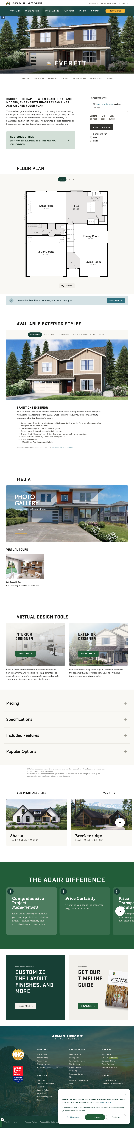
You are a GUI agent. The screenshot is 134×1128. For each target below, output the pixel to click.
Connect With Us (109, 1080)
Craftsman (49, 335)
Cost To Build (100, 127)
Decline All (116, 1117)
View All (107, 793)
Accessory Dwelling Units (47, 1067)
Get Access (24, 653)
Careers (105, 1058)
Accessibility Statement (49, 1122)
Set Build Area (110, 3)
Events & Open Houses (78, 1080)
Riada (101, 335)
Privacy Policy (31, 1122)
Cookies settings (73, 1117)
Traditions (35, 335)
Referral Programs (109, 1067)
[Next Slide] (128, 40)
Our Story (41, 1080)
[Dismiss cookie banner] (125, 1094)
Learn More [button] (24, 1006)
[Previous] (14, 822)
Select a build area (104, 104)
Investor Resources (77, 1061)
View (20, 530)
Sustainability (42, 1093)
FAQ (71, 1084)
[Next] (120, 911)
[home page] (24, 3)
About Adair (106, 1054)
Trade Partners (108, 1064)
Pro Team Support (44, 1097)
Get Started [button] (115, 11)
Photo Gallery (42, 1058)
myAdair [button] (122, 3)
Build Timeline (75, 1054)
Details (110, 78)
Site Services (74, 1064)
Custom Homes (43, 1064)
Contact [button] (95, 11)
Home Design (75, 1067)
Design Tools (96, 78)
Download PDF (100, 134)
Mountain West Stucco (84, 335)
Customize (114, 300)
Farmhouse (64, 335)
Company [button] (92, 3)
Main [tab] (62, 179)
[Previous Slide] (6, 40)
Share (95, 141)
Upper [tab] (71, 179)
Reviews (40, 1100)
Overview (25, 78)
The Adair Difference (45, 1084)
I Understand (95, 1117)
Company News (108, 1061)
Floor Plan (39, 78)
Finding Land (74, 1058)
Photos (65, 78)
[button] (67, 140)
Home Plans (42, 1054)
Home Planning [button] (52, 11)
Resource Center (76, 1074)
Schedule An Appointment (113, 1084)
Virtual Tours (79, 78)
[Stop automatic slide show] (3, 17)
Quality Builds (42, 1087)
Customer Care (108, 1087)
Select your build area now (62, 447)
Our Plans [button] (15, 11)
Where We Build (32, 11)
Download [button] (86, 1006)
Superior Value (43, 1090)
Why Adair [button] (69, 11)
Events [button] (82, 11)
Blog (71, 1077)
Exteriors (52, 78)
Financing (73, 1071)
